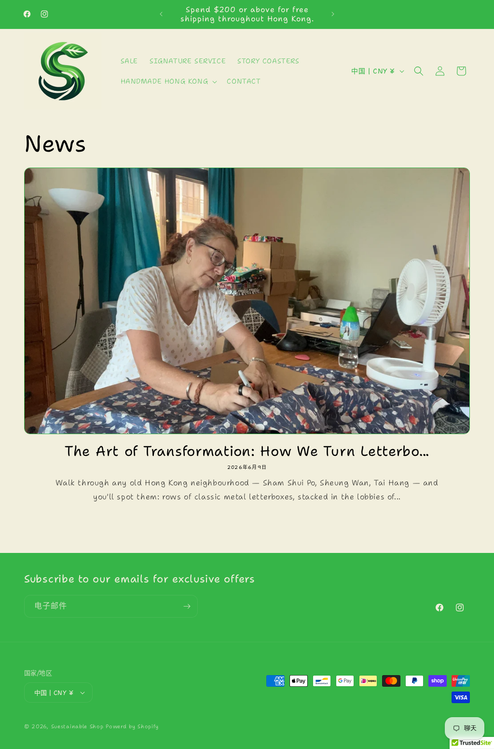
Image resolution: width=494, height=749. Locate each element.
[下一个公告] (332, 14)
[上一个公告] (161, 14)
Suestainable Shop (77, 726)
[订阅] (186, 606)
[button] (168, 81)
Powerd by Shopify (132, 726)
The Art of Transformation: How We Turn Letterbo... (247, 451)
